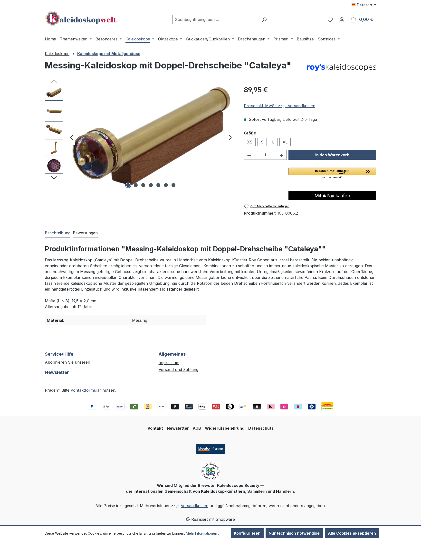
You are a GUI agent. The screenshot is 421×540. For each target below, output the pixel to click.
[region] (139, 137)
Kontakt (155, 428)
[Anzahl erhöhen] (282, 155)
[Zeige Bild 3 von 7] (143, 185)
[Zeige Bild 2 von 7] (136, 185)
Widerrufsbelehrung (224, 428)
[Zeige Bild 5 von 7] (158, 185)
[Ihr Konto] (342, 19)
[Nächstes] (230, 137)
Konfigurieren (247, 533)
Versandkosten (194, 505)
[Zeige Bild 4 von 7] (151, 185)
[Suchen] (264, 19)
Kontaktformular (86, 390)
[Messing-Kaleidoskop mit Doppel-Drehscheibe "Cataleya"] (151, 137)
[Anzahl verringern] (249, 155)
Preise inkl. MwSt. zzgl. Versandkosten (279, 105)
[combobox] (215, 19)
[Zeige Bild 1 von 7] (128, 185)
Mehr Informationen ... (203, 533)
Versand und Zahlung (178, 369)
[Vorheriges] (71, 137)
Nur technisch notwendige (294, 533)
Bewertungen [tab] (85, 232)
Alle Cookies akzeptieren (352, 533)
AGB (197, 428)
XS (249, 142)
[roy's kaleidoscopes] (341, 67)
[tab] (57, 233)
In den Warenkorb (332, 154)
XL (285, 142)
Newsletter (57, 372)
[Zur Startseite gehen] (81, 18)
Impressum (169, 362)
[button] (332, 173)
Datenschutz (261, 428)
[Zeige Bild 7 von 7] (173, 185)
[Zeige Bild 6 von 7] (166, 185)
